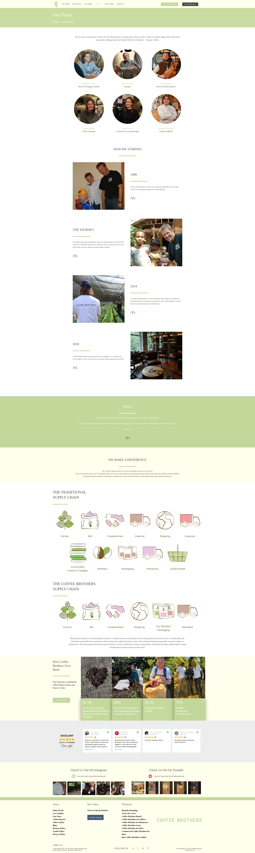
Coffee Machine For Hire (132, 828)
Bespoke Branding (129, 810)
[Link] (89, 776)
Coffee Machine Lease (131, 825)
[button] (82, 3)
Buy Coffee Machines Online (134, 837)
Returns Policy (59, 828)
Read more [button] (88, 749)
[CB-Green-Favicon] (56, 4)
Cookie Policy (59, 831)
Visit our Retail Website (97, 810)
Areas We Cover (129, 813)
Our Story (57, 816)
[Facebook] (132, 848)
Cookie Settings (95, 817)
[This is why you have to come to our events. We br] (88, 788)
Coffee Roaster (59, 819)
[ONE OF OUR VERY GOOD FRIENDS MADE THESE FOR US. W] (103, 788)
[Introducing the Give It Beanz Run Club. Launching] (74, 788)
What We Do (58, 810)
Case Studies (58, 813)
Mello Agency (198, 850)
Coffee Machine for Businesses (135, 822)
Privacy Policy (59, 834)
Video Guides (58, 822)
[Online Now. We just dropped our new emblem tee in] (59, 788)
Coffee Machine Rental (132, 816)
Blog (55, 825)
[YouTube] (142, 848)
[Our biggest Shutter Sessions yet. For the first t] (118, 788)
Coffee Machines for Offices (134, 819)
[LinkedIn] (147, 848)
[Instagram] (137, 848)
